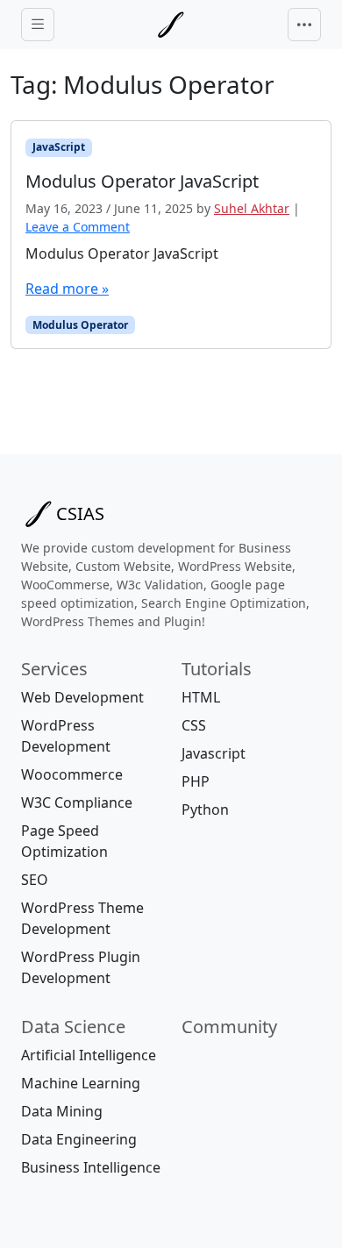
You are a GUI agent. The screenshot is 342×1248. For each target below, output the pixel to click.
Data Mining (62, 1111)
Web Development (82, 697)
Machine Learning (80, 1083)
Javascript (214, 753)
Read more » (67, 288)
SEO (34, 879)
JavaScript (58, 146)
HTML (201, 697)
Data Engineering (79, 1139)
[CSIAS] (171, 24)
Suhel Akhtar (251, 208)
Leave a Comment (77, 226)
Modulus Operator (80, 324)
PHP (196, 781)
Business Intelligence (90, 1167)
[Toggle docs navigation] (37, 25)
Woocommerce (72, 774)
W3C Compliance (76, 802)
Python (205, 809)
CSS (194, 725)
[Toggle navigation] (304, 24)
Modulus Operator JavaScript (121, 253)
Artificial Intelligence (88, 1055)
